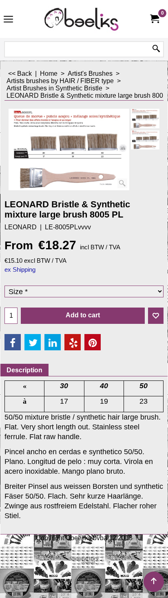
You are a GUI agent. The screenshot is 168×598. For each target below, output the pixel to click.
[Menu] (8, 19)
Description (24, 370)
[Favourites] (156, 315)
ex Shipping (19, 269)
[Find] (156, 49)
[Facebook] (12, 342)
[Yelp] (72, 342)
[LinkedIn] (52, 342)
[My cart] (154, 19)
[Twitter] (32, 342)
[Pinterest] (92, 342)
